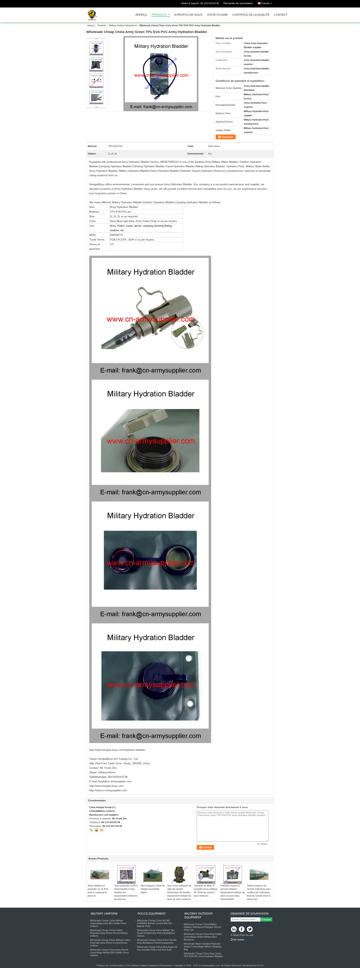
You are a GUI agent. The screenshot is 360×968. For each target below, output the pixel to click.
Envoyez (266, 919)
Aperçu (141, 14)
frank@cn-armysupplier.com (115, 781)
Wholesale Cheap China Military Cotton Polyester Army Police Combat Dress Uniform (110, 943)
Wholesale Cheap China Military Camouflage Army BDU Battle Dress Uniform (108, 923)
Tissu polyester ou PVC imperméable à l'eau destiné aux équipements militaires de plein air (126, 892)
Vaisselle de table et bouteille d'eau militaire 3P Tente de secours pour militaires (206, 890)
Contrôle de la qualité (250, 14)
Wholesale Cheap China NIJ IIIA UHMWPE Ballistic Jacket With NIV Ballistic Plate (154, 923)
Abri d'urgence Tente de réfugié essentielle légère (153, 889)
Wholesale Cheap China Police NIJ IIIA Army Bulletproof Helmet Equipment (156, 941)
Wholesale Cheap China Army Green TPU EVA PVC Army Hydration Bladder (203, 955)
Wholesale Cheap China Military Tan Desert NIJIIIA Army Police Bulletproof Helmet (156, 933)
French (265, 3)
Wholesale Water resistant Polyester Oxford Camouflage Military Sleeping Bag (202, 947)
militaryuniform (107, 772)
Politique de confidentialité (109, 965)
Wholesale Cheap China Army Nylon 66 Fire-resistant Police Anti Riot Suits (157, 948)
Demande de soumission (238, 3)
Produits (159, 14)
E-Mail (234, 935)
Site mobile (238, 939)
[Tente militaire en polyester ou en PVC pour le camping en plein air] (100, 874)
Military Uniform (104, 913)
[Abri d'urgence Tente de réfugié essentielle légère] (153, 874)
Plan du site (247, 935)
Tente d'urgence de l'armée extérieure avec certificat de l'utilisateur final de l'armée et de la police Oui (259, 892)
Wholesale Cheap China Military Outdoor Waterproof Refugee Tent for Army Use (202, 927)
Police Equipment (152, 913)
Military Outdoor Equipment (123, 25)
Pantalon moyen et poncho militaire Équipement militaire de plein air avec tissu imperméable (232, 892)
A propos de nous (188, 14)
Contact (280, 14)
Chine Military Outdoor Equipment (142, 965)
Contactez (227, 137)
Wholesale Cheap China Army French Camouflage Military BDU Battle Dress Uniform (109, 953)
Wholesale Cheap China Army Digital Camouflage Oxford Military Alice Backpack (203, 937)
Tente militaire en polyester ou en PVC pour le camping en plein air (98, 890)
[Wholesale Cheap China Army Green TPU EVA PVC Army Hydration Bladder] (161, 73)
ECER (260, 965)
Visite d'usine (217, 14)
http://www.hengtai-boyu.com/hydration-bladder (117, 749)
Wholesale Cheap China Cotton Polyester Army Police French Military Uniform (109, 933)
